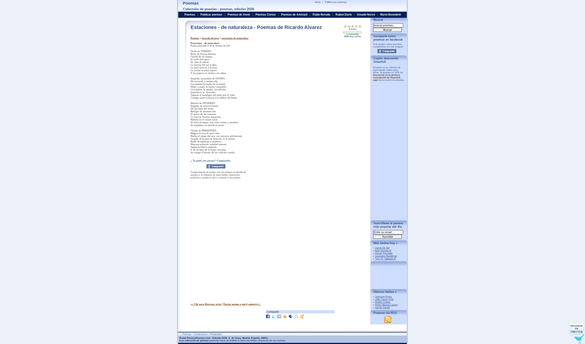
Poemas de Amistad (294, 14)
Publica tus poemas (336, 2)
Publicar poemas (211, 14)
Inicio (318, 2)
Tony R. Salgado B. (385, 258)
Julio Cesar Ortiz (384, 299)
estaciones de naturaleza (235, 38)
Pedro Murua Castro (386, 304)
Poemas (195, 38)
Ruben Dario (343, 14)
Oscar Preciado (384, 253)
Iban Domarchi (383, 250)
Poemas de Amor (239, 14)
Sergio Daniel (382, 307)
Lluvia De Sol (382, 247)
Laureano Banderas (386, 256)
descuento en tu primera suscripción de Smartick (386, 76)
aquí (375, 80)
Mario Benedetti (390, 14)
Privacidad (215, 334)
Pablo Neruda (321, 14)
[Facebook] (216, 166)
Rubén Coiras (382, 302)
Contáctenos (201, 334)
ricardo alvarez (210, 38)
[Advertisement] (328, 74)
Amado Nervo (366, 14)
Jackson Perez (383, 296)
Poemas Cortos (265, 14)
